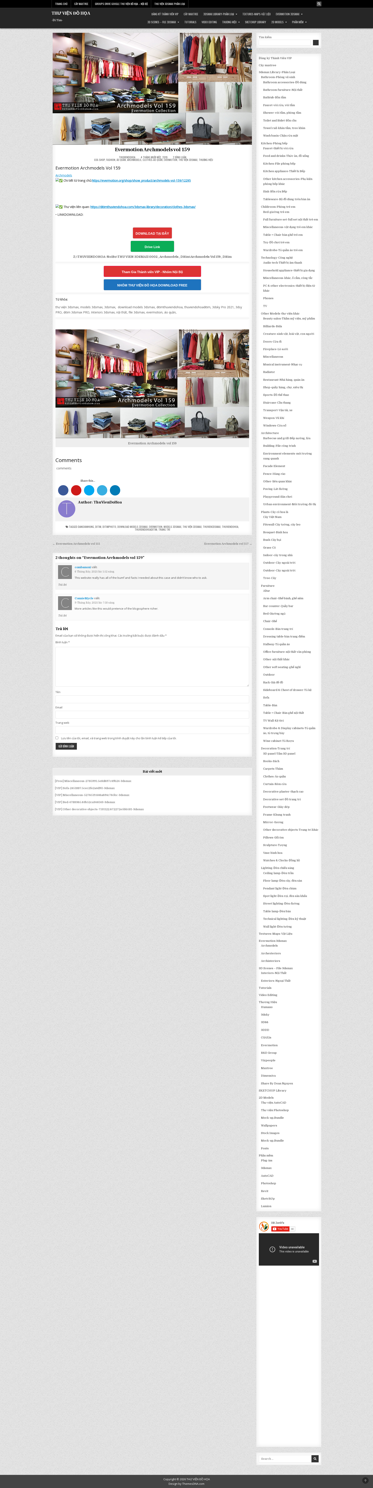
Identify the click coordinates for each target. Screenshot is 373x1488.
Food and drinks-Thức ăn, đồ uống (286, 155)
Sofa (266, 697)
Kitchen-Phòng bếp (274, 143)
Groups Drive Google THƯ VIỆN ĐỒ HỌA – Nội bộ (121, 4)
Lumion (266, 1206)
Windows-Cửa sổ (274, 425)
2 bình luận (179, 157)
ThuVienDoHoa (127, 157)
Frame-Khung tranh (277, 814)
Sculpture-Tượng (275, 845)
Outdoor (269, 674)
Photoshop (268, 1183)
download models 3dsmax (132, 527)
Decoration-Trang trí (275, 748)
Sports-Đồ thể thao (276, 394)
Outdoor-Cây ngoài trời (279, 562)
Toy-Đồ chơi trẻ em (276, 242)
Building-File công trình (279, 445)
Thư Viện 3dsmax (188, 160)
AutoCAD (267, 1175)
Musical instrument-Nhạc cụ (282, 364)
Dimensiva (268, 1075)
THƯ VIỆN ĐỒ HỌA (71, 13)
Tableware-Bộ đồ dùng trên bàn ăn (286, 199)
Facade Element (274, 466)
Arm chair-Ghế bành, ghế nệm (283, 598)
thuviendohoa (230, 527)
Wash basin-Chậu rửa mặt (280, 135)
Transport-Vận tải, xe (277, 410)
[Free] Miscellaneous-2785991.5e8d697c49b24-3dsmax (93, 781)
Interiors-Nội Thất (273, 973)
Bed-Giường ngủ (274, 613)
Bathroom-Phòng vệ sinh (278, 77)
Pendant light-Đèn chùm (279, 888)
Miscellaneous (273, 356)
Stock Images (270, 1133)
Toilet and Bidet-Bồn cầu (279, 120)
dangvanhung (86, 527)
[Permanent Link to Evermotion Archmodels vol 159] (152, 89)
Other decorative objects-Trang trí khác (290, 829)
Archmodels (134, 160)
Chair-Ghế (270, 621)
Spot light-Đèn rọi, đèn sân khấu (285, 896)
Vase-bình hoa (272, 852)
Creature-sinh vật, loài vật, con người (288, 333)
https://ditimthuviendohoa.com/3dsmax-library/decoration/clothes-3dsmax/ (143, 207)
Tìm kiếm (265, 37)
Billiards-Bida (272, 326)
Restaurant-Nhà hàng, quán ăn (283, 379)
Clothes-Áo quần (153, 160)
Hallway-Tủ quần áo (276, 644)
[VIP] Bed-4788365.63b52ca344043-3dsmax (85, 802)
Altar (266, 590)
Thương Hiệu (229, 22)
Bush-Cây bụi (272, 539)
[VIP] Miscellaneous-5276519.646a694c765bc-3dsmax (92, 795)
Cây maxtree (191, 14)
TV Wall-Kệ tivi (273, 720)
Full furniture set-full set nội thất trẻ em (290, 219)
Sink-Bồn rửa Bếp (275, 191)
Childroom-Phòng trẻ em (278, 206)
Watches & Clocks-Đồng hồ (281, 860)
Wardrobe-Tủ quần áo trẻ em (283, 250)
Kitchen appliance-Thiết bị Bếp (284, 171)
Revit (264, 1191)
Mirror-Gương (273, 822)
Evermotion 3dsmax (287, 14)
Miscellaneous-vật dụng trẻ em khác (288, 227)
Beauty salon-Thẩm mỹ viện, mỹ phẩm (289, 318)
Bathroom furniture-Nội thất (282, 89)
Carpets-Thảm (273, 768)
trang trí (164, 529)
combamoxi (83, 567)
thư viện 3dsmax (192, 527)
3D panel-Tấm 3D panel (279, 753)
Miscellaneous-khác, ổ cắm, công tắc (288, 278)
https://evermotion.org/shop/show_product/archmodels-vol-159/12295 (141, 180)
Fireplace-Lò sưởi (275, 349)
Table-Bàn (270, 705)
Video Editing (209, 22)
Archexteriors (271, 953)
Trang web (62, 723)
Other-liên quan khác (277, 481)
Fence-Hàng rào (274, 473)
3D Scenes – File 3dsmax (161, 22)
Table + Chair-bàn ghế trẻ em (283, 234)
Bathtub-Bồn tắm (274, 97)
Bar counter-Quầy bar (278, 606)
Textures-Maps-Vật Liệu (256, 14)
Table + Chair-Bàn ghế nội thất (283, 712)
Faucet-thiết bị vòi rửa (278, 148)
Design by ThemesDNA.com (186, 1484)
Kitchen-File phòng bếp (279, 163)
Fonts (265, 1148)
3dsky (265, 1014)
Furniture (268, 585)
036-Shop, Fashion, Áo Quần (110, 160)
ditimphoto (109, 527)
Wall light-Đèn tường (277, 926)
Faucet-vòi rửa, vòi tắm (279, 105)
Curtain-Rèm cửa (274, 784)
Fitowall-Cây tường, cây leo (281, 524)
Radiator (269, 372)
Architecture (270, 433)
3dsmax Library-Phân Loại (218, 14)
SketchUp (268, 1198)
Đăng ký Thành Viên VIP (165, 14)
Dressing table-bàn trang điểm (284, 636)
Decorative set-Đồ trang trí (282, 799)
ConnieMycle (84, 598)
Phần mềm (297, 22)
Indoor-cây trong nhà (277, 555)
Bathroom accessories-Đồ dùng (285, 82)
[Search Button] (319, 4)
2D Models (277, 22)
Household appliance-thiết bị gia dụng (289, 270)
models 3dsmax (172, 527)
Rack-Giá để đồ (273, 682)
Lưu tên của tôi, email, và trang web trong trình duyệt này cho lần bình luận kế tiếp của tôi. (119, 738)
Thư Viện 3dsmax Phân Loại (169, 4)
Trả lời (62, 584)
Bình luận (62, 642)
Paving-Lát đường (275, 489)
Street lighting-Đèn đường (281, 903)
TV (265, 306)
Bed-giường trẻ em (276, 212)
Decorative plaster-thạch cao (283, 791)
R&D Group (269, 1052)
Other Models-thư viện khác (280, 313)
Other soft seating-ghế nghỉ (282, 667)
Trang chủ (61, 4)
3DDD (265, 1030)
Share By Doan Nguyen (277, 1083)
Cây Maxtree (81, 4)
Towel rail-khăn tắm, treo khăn (284, 128)
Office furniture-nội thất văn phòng (287, 651)
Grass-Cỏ (269, 547)
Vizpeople (268, 1060)
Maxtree (267, 1068)
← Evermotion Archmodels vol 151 (76, 543)
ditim (98, 527)
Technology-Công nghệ (277, 257)
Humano (267, 1007)
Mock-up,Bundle (272, 1117)
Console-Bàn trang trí (278, 629)
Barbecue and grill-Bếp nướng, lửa (286, 438)
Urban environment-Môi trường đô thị (289, 504)
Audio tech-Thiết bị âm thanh (282, 262)
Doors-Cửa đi (272, 341)
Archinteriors (270, 961)
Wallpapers (269, 1125)
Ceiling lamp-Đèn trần (278, 873)
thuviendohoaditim (146, 529)
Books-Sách (271, 761)
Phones (268, 298)
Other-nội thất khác (276, 659)
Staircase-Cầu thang (277, 402)
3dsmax (266, 1168)
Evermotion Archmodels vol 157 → (228, 543)
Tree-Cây (269, 578)
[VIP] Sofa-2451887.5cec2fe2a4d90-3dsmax (85, 788)
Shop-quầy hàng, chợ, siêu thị (283, 387)
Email (58, 707)
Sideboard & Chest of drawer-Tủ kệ (287, 690)
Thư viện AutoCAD (273, 1102)
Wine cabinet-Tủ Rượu (278, 740)
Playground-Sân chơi (277, 496)
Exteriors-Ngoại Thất (276, 980)
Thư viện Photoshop (275, 1110)
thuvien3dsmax (212, 527)
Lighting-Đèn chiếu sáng (277, 868)
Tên (57, 692)
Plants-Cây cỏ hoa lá (274, 512)
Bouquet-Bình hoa (275, 532)
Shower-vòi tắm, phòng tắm (282, 112)
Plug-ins (266, 1160)
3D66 (264, 1022)
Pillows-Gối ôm (273, 837)
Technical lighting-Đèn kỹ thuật (284, 918)
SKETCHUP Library (255, 22)
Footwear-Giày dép (276, 806)
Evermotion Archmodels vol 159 (152, 149)
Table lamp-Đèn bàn (277, 911)
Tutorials (190, 22)
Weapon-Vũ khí (273, 418)
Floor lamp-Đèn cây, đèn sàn (282, 880)
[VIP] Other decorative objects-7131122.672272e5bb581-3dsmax (99, 809)
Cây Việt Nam (272, 517)
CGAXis (266, 1037)
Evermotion (170, 160)
